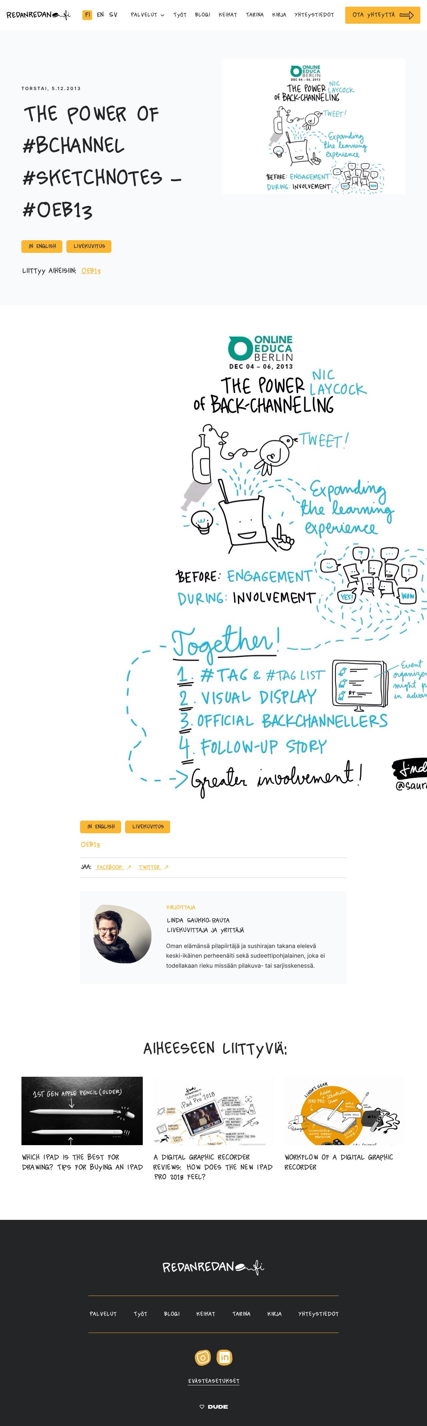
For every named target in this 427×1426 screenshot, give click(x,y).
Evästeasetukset (214, 1381)
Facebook (110, 867)
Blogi (171, 1314)
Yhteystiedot (318, 1314)
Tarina (241, 1314)
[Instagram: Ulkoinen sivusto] (203, 1364)
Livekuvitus (89, 246)
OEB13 (90, 271)
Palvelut (102, 1314)
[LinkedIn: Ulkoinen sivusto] (225, 1364)
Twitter (150, 867)
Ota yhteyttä (373, 15)
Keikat (205, 1314)
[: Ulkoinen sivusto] (213, 1408)
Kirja (274, 1314)
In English (42, 246)
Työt (140, 1314)
